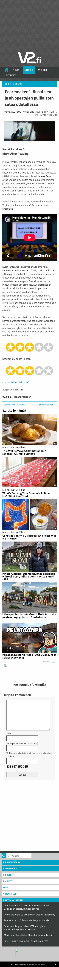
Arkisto (7, 874)
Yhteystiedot (10, 893)
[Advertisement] (29, 814)
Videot (42, 70)
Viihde (29, 70)
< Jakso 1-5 (8, 382)
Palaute (7, 881)
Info (5, 887)
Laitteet (10, 75)
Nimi (8, 733)
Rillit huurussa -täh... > (46, 404)
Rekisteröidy (10, 868)
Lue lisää (40, 964)
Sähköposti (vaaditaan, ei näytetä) (22, 743)
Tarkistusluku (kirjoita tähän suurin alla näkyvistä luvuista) (29, 754)
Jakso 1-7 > (25, 382)
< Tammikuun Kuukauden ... (15, 404)
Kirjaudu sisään (11, 862)
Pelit (16, 70)
